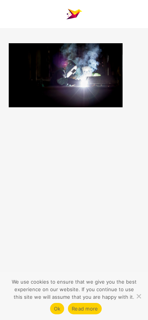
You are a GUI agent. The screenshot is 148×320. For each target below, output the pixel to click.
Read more (85, 309)
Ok (57, 309)
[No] (138, 296)
